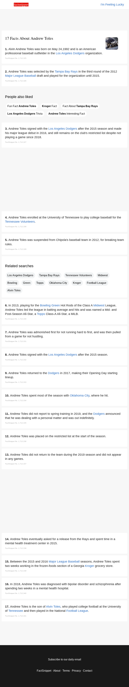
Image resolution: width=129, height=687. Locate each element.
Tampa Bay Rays (66, 71)
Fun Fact (21, 106)
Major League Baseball (20, 75)
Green (26, 282)
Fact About (80, 106)
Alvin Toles (13, 290)
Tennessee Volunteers (20, 221)
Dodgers (53, 373)
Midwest (103, 275)
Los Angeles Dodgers (70, 53)
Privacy (76, 670)
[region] (64, 19)
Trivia (24, 113)
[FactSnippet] (21, 5)
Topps (40, 282)
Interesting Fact (66, 113)
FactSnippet (44, 670)
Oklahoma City (58, 282)
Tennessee (15, 610)
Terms (66, 670)
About (56, 670)
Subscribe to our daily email (64, 659)
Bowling (12, 282)
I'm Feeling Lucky (112, 4)
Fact (49, 106)
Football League (96, 282)
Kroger (77, 282)
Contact (87, 670)
